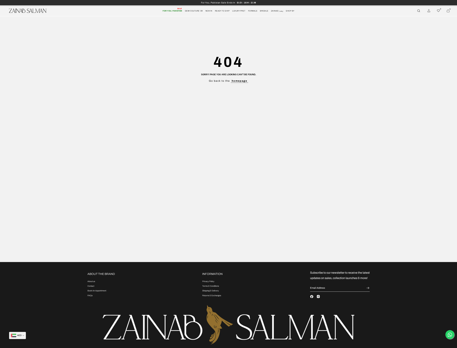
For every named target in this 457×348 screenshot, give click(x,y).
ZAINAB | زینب (277, 11)
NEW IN (208, 11)
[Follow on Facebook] (311, 296)
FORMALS (252, 11)
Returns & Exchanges (211, 295)
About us (91, 281)
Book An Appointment (96, 291)
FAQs (90, 295)
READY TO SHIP (222, 11)
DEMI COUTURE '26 (194, 11)
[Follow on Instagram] (318, 296)
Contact (90, 286)
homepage (239, 81)
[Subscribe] (367, 288)
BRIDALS (264, 11)
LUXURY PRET (238, 11)
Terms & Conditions (210, 286)
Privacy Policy (208, 281)
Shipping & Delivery (210, 291)
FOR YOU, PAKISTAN (172, 10)
